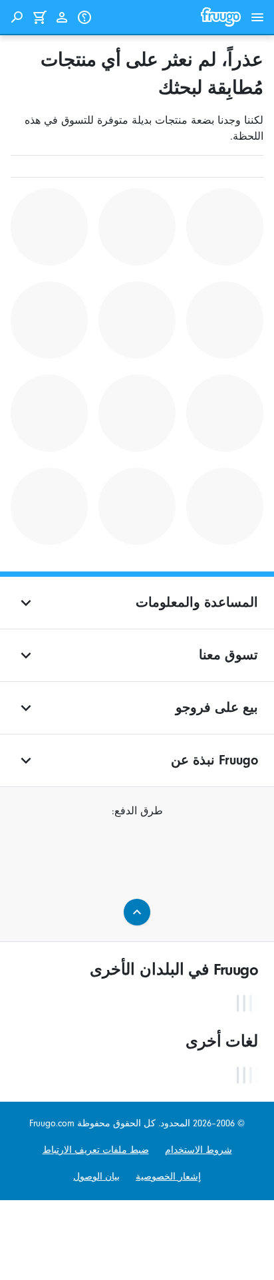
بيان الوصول (96, 1177)
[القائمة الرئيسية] (257, 17)
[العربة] (39, 17)
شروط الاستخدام (198, 1150)
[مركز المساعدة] (84, 17)
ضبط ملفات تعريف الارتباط (96, 1150)
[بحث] (16, 17)
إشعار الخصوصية (168, 1177)
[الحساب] (62, 17)
